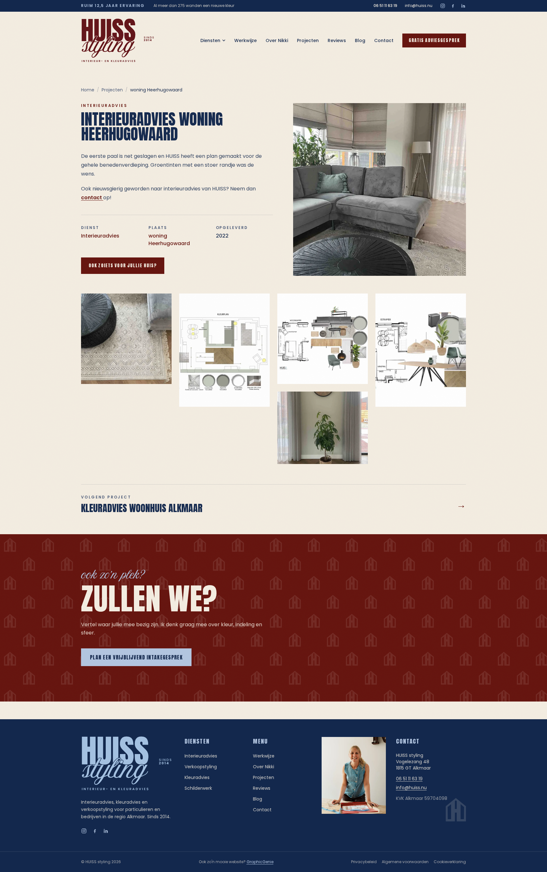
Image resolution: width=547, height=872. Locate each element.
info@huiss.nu (418, 5)
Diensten (210, 40)
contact (92, 197)
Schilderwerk (198, 788)
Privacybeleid (364, 861)
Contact (383, 40)
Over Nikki (277, 40)
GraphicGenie (260, 861)
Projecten (308, 40)
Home (87, 90)
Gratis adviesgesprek (434, 40)
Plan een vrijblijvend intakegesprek (136, 657)
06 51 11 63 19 (385, 5)
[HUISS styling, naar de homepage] (117, 40)
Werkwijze (245, 40)
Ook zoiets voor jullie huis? (123, 265)
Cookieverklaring (450, 861)
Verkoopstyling (201, 767)
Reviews (337, 40)
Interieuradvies (100, 235)
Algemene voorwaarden (405, 861)
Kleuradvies (197, 777)
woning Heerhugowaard (169, 239)
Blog (360, 40)
